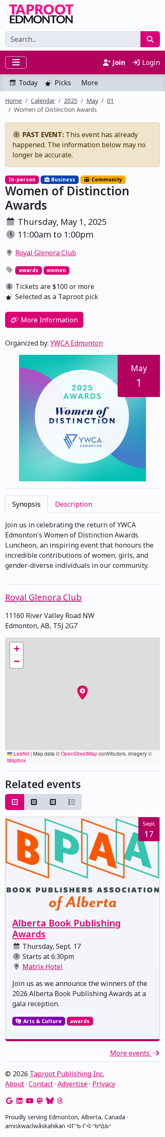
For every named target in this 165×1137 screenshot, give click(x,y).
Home (13, 101)
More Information (48, 319)
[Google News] (9, 1100)
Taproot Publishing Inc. (67, 1073)
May (92, 101)
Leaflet (20, 753)
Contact (41, 1083)
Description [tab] (73, 504)
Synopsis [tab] (26, 504)
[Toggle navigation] (16, 62)
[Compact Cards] (34, 802)
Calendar (43, 101)
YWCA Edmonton (76, 343)
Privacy (103, 1083)
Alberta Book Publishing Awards (66, 928)
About (14, 1083)
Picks (63, 82)
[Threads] (60, 1100)
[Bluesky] (50, 1100)
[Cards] (15, 802)
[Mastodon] (40, 1100)
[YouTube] (29, 1100)
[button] (16, 649)
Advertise (73, 1083)
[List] (72, 802)
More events (130, 1053)
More (89, 82)
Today (28, 82)
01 (110, 101)
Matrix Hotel (42, 966)
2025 (70, 101)
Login (150, 62)
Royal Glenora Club (45, 252)
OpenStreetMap (79, 753)
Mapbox (16, 760)
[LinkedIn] (19, 1100)
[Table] (53, 802)
